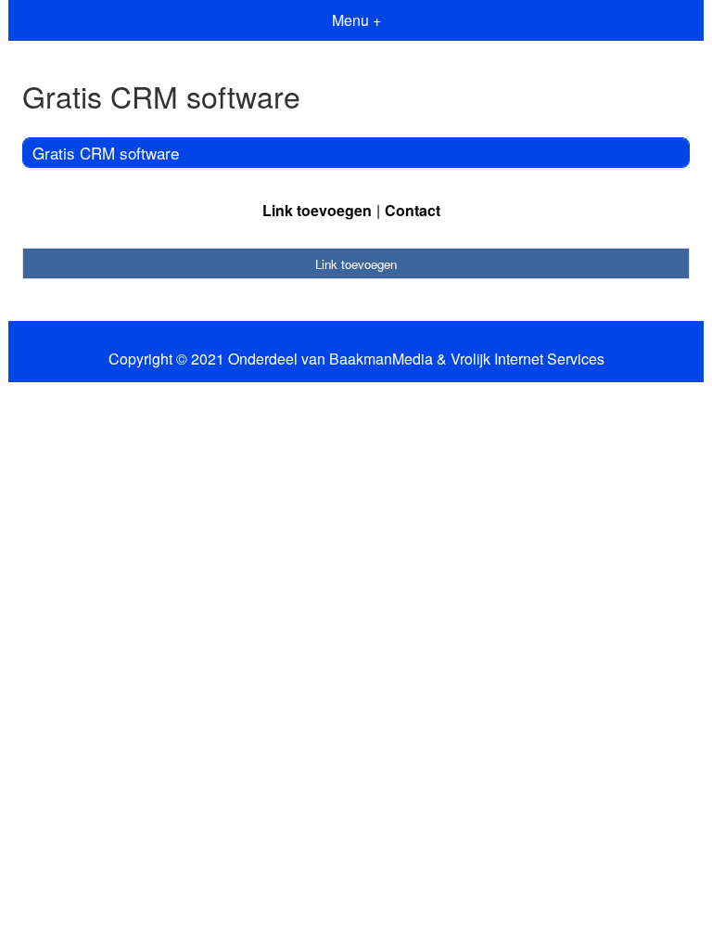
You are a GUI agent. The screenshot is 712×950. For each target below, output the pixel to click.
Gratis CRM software (105, 152)
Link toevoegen (317, 210)
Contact (412, 210)
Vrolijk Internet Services (527, 359)
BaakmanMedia (381, 359)
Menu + (356, 20)
